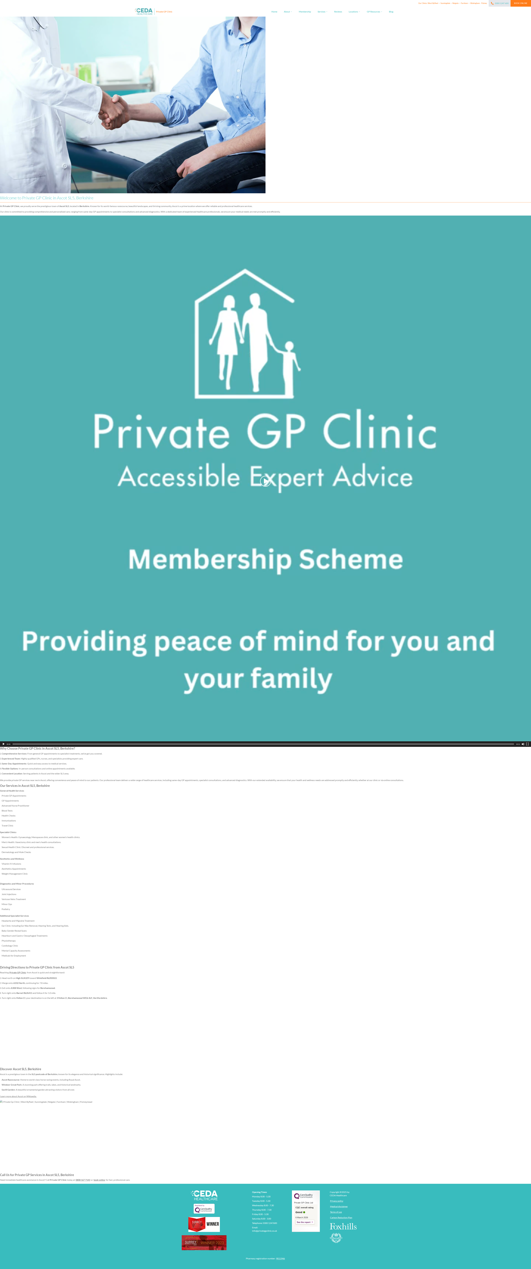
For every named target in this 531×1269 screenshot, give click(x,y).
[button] (265, 481)
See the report (303, 1222)
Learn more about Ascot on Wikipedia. (18, 1096)
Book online (520, 3)
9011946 (280, 1258)
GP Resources (373, 11)
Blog (391, 11)
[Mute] (523, 744)
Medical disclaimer (339, 1206)
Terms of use (336, 1212)
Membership (305, 11)
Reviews (338, 11)
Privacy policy (336, 1201)
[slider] (263, 744)
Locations (353, 11)
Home (274, 11)
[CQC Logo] (303, 1198)
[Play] (3, 744)
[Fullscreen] (527, 744)
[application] (265, 481)
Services (321, 11)
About (287, 11)
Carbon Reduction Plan (341, 1217)
